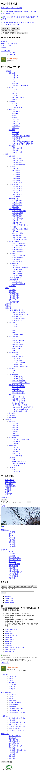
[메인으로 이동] (2, 526)
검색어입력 (5, 502)
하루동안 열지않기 (9, 33)
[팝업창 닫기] (22, 33)
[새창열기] (9, 769)
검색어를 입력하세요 (8, 588)
